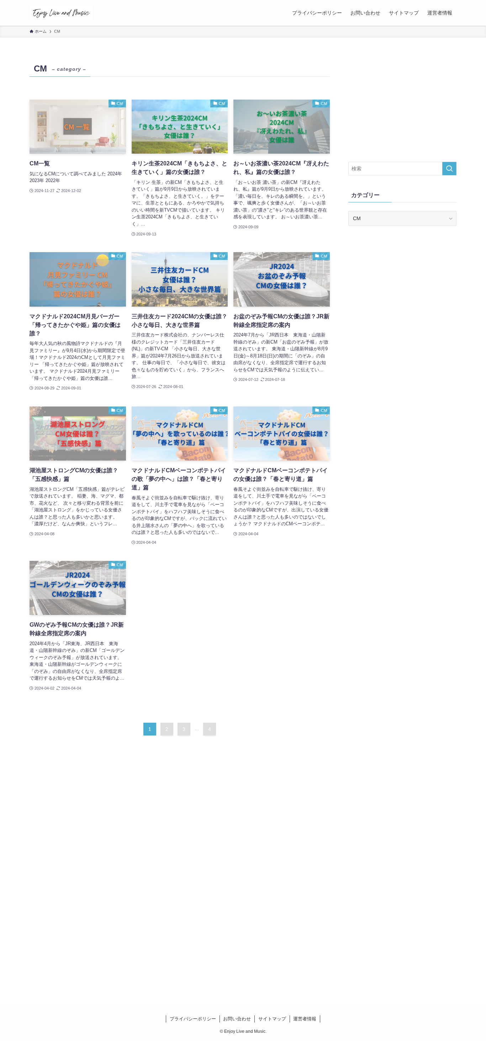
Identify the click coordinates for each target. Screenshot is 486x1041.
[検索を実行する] (449, 168)
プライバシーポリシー (193, 1018)
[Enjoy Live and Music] (61, 13)
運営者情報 (304, 1018)
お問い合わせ (237, 1018)
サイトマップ (272, 1018)
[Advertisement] (402, 104)
